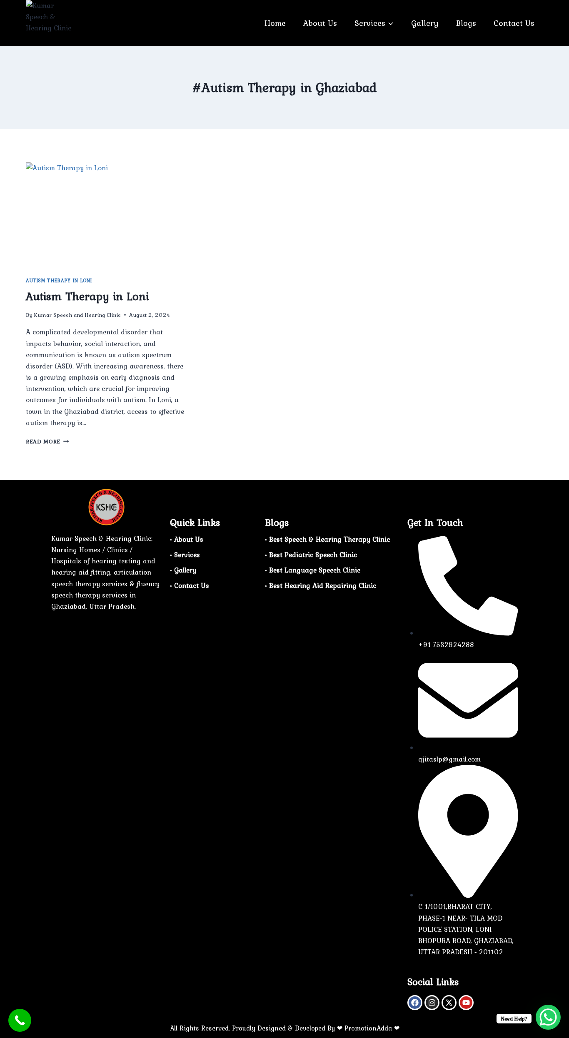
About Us (320, 23)
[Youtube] (466, 1002)
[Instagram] (431, 1002)
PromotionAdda (368, 1028)
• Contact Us (189, 585)
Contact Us (514, 23)
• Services (185, 554)
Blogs (466, 23)
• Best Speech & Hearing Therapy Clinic (327, 539)
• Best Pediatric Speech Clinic (311, 554)
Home (275, 23)
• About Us (186, 539)
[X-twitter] (449, 1002)
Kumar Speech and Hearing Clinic (77, 315)
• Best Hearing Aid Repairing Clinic (320, 585)
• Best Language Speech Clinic (312, 570)
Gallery (425, 23)
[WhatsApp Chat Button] (548, 1017)
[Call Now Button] (19, 1020)
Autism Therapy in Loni (59, 280)
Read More (47, 441)
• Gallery (183, 570)
